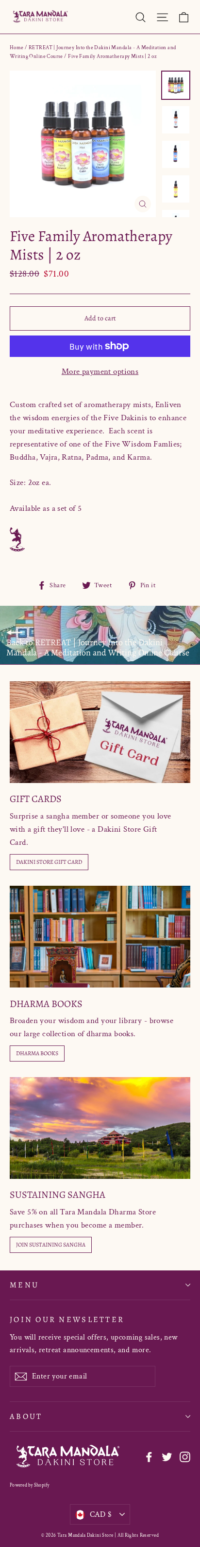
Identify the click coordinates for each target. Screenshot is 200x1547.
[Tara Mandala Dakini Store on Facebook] (149, 1456)
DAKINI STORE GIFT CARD (49, 862)
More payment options (100, 371)
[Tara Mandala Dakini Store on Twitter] (167, 1456)
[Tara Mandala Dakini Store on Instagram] (185, 1456)
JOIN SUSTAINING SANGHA (50, 1245)
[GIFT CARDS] (100, 732)
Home (17, 47)
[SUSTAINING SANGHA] (100, 1128)
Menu (24, 1284)
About (26, 1416)
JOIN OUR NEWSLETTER (67, 1319)
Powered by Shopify (30, 1485)
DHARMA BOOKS (37, 1053)
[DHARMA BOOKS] (100, 937)
